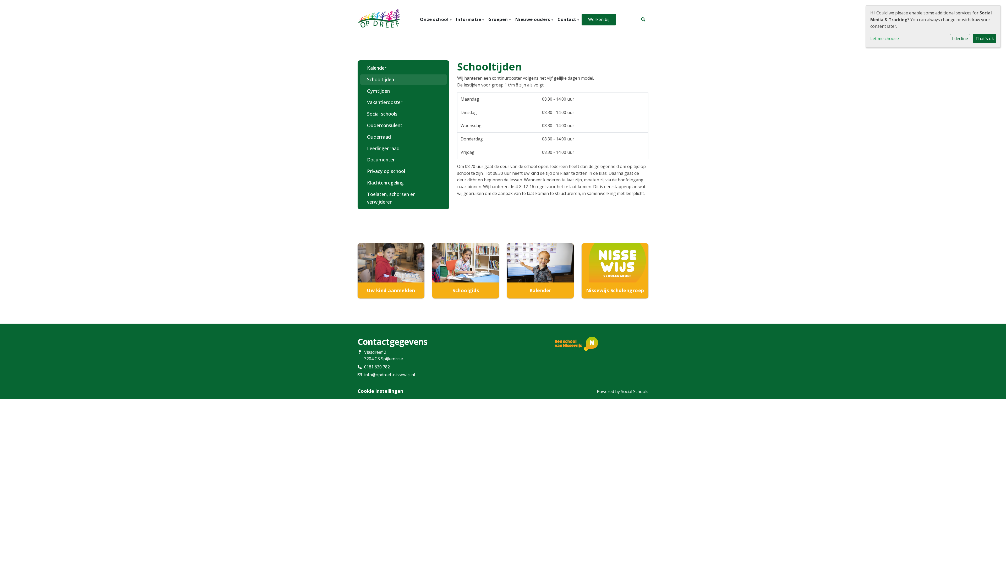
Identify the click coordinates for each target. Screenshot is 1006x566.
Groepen (498, 19)
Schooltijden (380, 79)
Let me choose (884, 38)
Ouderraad (379, 137)
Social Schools (634, 391)
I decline (960, 38)
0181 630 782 (377, 367)
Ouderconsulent (384, 125)
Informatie (469, 19)
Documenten (381, 159)
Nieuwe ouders (533, 19)
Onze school (435, 19)
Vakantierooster (384, 102)
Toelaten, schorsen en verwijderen (391, 198)
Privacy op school (386, 171)
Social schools (382, 114)
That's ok (984, 38)
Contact (567, 19)
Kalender (376, 68)
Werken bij (598, 19)
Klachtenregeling (385, 182)
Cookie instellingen (380, 391)
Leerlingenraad (383, 148)
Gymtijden (378, 91)
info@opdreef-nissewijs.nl (389, 375)
